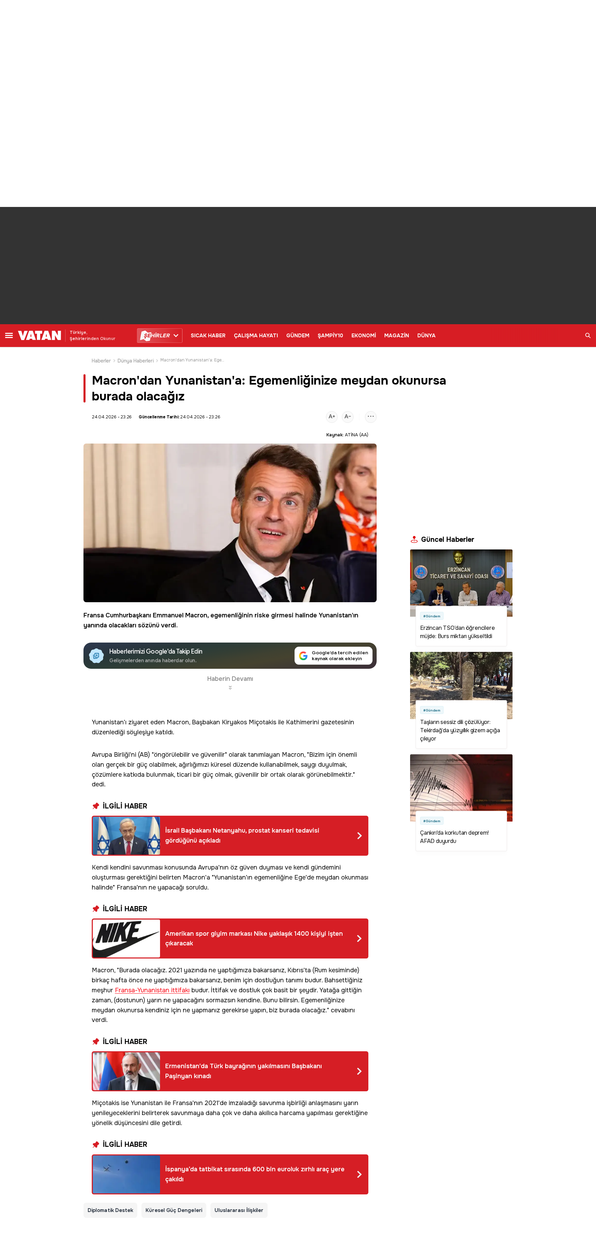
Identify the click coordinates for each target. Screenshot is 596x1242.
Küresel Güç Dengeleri (174, 1210)
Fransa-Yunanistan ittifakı (152, 990)
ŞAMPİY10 (330, 335)
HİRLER (156, 335)
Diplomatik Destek (110, 1210)
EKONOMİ (363, 335)
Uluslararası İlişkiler (239, 1210)
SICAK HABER (208, 335)
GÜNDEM (297, 335)
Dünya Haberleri (136, 361)
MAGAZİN (396, 335)
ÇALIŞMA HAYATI (256, 335)
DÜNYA (426, 335)
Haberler (101, 361)
